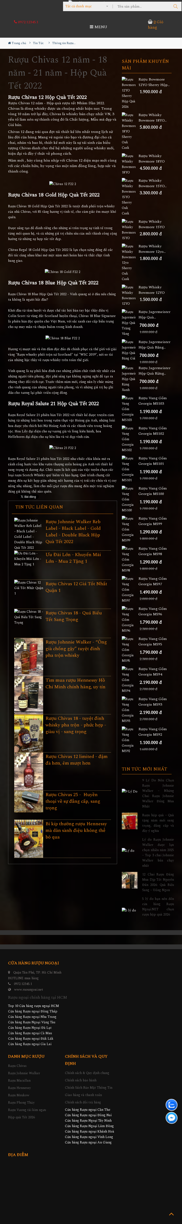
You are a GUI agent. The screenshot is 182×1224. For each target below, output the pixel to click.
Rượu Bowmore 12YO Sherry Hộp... (154, 82)
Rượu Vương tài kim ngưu (27, 1109)
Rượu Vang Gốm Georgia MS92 (152, 731)
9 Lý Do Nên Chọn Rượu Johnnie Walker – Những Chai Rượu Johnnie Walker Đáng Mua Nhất (158, 793)
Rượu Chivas (17, 1065)
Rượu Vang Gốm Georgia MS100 (152, 491)
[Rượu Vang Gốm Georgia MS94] (130, 680)
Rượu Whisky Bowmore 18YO (151, 158)
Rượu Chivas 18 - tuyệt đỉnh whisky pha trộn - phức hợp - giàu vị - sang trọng (76, 725)
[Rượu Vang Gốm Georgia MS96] (130, 619)
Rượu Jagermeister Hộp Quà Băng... (154, 344)
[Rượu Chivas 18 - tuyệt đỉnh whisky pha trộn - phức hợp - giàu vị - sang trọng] (28, 733)
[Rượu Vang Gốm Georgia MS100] (130, 499)
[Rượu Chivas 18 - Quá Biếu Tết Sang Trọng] (28, 617)
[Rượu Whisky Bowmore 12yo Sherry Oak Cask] (130, 263)
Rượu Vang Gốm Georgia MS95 (152, 641)
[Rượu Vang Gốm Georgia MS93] (130, 710)
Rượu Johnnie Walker (24, 1073)
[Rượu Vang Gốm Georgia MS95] (130, 649)
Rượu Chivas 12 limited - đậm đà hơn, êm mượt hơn (77, 759)
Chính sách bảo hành (80, 1080)
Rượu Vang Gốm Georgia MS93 (152, 701)
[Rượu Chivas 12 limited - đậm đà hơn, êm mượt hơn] (28, 772)
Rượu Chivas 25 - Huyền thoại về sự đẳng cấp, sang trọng (73, 801)
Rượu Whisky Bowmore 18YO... (152, 117)
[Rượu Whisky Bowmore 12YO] (130, 295)
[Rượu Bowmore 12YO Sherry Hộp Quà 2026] (130, 93)
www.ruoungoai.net (28, 989)
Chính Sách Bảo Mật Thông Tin (88, 1087)
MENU (100, 27)
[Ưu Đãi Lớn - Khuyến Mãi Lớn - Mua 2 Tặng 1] (28, 559)
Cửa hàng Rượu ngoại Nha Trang (32, 1016)
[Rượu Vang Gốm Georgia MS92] (130, 740)
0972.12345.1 (27, 22)
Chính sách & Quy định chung (87, 1072)
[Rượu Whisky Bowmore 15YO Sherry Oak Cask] (130, 197)
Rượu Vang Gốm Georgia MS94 (152, 671)
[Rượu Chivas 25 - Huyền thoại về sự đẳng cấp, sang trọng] (28, 801)
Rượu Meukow (18, 1095)
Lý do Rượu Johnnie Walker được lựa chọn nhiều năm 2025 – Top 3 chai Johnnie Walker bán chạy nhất (158, 852)
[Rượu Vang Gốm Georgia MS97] (130, 589)
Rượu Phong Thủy (21, 1102)
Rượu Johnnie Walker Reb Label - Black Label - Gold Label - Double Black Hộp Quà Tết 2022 (73, 531)
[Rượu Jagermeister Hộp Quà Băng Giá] (130, 350)
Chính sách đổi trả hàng (83, 1102)
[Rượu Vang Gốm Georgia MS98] (130, 559)
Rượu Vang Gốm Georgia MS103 (152, 400)
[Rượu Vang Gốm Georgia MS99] (130, 529)
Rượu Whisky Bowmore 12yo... (152, 249)
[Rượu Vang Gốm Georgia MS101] (130, 469)
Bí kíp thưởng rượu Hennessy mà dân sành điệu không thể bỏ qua (76, 830)
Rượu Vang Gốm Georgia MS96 (152, 611)
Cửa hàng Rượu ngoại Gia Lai (29, 1044)
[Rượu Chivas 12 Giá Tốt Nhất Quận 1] (28, 588)
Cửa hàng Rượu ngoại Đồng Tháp (32, 1011)
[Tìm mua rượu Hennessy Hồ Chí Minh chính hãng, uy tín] (28, 695)
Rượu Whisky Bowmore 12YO (151, 290)
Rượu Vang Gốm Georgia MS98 (152, 551)
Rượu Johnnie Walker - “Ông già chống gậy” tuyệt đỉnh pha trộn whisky (76, 649)
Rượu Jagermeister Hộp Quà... (154, 314)
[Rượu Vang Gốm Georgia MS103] (130, 409)
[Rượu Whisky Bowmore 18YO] (130, 164)
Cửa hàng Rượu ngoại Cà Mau (30, 1033)
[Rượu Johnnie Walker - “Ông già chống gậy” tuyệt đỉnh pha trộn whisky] (28, 657)
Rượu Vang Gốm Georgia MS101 (152, 461)
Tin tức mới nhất (144, 769)
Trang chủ (18, 43)
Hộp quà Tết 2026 (21, 1117)
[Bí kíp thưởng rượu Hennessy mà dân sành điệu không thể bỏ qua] (28, 839)
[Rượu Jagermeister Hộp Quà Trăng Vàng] (130, 322)
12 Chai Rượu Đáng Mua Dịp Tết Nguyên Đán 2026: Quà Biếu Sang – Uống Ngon (158, 882)
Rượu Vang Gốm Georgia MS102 (152, 431)
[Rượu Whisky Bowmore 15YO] (130, 230)
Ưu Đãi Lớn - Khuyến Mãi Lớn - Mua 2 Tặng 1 (73, 558)
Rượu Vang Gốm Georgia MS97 (152, 581)
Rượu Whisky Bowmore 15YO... (152, 183)
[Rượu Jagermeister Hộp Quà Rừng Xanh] (130, 379)
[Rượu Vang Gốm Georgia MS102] (130, 439)
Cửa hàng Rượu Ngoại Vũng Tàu (31, 1022)
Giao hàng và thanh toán (83, 1095)
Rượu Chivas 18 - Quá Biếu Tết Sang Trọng (74, 616)
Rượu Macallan (19, 1080)
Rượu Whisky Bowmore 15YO (151, 224)
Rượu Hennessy (19, 1087)
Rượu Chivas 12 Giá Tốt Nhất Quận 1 (76, 587)
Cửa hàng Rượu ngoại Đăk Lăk (30, 1038)
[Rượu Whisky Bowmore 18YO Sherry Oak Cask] (130, 131)
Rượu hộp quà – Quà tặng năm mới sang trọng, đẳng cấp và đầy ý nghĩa (158, 823)
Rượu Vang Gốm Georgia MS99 (152, 521)
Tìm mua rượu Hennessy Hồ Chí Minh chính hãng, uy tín (75, 683)
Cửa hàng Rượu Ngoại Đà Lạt (30, 1027)
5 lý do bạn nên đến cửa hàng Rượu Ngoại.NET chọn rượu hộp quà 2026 (158, 906)
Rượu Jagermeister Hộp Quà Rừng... (154, 370)
